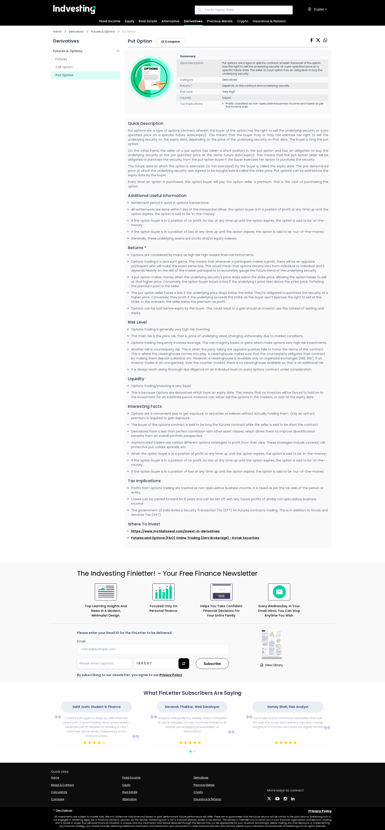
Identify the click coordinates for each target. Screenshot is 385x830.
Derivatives (193, 21)
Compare (172, 41)
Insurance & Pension (269, 21)
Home (57, 31)
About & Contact (62, 785)
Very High (228, 92)
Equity (129, 21)
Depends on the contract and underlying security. (256, 86)
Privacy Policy (171, 675)
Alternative (170, 21)
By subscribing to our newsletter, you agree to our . (130, 675)
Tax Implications (191, 104)
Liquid (226, 98)
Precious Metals (220, 21)
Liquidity (185, 98)
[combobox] (320, 9)
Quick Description (191, 63)
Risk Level (186, 92)
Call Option (64, 67)
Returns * (186, 86)
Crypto (242, 21)
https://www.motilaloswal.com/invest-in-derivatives (175, 531)
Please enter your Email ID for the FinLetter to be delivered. (124, 633)
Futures (61, 59)
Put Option (64, 75)
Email (81, 641)
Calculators (59, 792)
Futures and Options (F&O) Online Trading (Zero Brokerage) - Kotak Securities (195, 538)
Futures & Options (67, 51)
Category (186, 80)
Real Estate (148, 21)
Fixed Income (109, 21)
